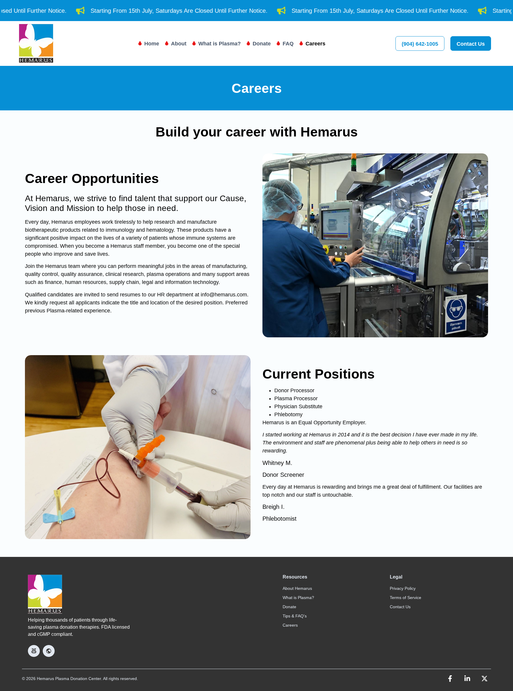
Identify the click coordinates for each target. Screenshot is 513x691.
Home (151, 44)
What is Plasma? (219, 44)
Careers (315, 44)
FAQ (288, 44)
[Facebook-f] (450, 678)
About (178, 44)
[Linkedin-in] (467, 678)
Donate (262, 44)
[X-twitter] (484, 678)
